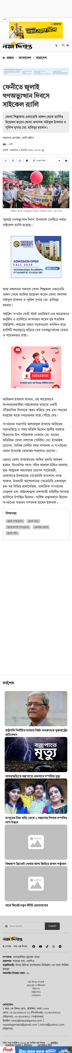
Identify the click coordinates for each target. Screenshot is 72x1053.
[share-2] (13, 160)
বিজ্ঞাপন (36, 988)
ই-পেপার (7, 946)
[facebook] (33, 946)
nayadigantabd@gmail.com (20, 1024)
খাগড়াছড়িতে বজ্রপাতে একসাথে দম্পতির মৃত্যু (32, 776)
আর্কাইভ (54, 1043)
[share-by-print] (66, 160)
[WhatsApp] (53, 946)
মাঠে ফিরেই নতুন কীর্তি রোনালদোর (26, 905)
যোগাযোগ (36, 995)
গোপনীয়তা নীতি (45, 1045)
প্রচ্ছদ (10, 58)
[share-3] (20, 160)
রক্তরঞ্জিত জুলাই (41, 527)
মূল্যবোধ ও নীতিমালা (36, 985)
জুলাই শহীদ (12, 533)
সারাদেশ (41, 58)
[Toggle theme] (57, 45)
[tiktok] (46, 946)
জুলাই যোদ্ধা (33, 521)
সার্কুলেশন (36, 992)
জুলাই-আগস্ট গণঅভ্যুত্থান (18, 527)
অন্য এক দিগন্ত (20, 946)
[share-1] (6, 160)
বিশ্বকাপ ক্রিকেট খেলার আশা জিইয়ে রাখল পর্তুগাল (35, 864)
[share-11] (59, 160)
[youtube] (39, 946)
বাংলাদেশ (25, 58)
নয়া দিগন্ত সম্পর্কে (36, 981)
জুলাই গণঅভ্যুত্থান (15, 521)
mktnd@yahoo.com (52, 1024)
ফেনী (11, 144)
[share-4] (27, 160)
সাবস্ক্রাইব (52, 926)
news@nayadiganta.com (26, 1020)
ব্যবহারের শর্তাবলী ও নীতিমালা (18, 1045)
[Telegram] (58, 946)
